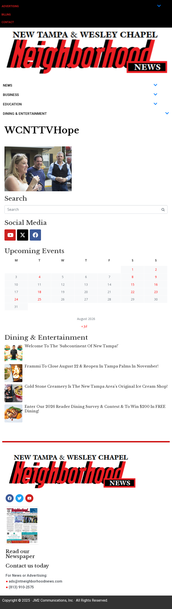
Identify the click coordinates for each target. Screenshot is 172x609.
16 (156, 284)
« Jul (84, 326)
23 (156, 292)
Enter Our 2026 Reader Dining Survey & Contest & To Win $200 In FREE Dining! (95, 408)
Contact (8, 22)
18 (39, 292)
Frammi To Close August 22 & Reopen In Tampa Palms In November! (91, 366)
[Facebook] (35, 235)
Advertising (10, 6)
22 (132, 292)
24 (16, 299)
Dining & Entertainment (25, 114)
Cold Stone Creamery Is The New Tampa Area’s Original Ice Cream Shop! (96, 386)
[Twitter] (22, 235)
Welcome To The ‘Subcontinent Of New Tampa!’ (71, 346)
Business (11, 95)
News (7, 85)
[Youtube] (10, 235)
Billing (6, 14)
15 (132, 284)
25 (39, 299)
